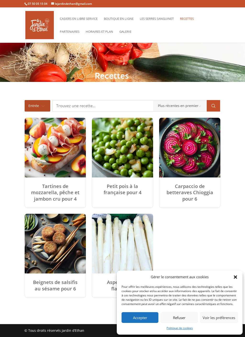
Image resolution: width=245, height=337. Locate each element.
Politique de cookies (180, 328)
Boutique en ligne (119, 19)
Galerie (125, 32)
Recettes (187, 19)
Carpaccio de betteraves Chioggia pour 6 (190, 192)
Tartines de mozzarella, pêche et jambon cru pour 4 (55, 192)
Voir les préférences (219, 317)
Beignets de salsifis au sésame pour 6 (55, 285)
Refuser (179, 317)
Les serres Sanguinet (157, 19)
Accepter (140, 317)
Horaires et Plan (99, 32)
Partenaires (69, 32)
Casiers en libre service (79, 19)
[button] (235, 277)
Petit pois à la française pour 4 (122, 189)
